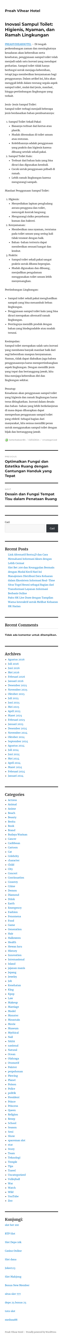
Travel (12, 1170)
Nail (10, 1036)
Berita (11, 821)
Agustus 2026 (16, 659)
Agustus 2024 (16, 745)
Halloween (14, 937)
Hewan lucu (15, 946)
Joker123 (10, 1268)
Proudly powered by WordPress (41, 1332)
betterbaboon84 (17, 440)
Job (10, 981)
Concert (12, 873)
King (11, 989)
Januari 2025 (15, 724)
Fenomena (14, 916)
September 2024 (18, 741)
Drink (11, 899)
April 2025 (14, 711)
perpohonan (15, 1071)
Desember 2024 (17, 728)
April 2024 (14, 762)
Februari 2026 (16, 676)
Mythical (13, 1032)
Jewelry (12, 976)
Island (11, 963)
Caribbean (14, 843)
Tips (10, 1166)
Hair (10, 933)
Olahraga (13, 1058)
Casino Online (13, 1250)
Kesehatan (14, 985)
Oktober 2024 (16, 737)
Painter (12, 1067)
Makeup (13, 1002)
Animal (12, 804)
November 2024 (17, 732)
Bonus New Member (17, 1285)
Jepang (12, 972)
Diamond (13, 894)
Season (12, 1127)
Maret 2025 (15, 715)
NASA (11, 1041)
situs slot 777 (13, 1293)
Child (11, 864)
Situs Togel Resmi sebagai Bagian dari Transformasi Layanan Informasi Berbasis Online (31, 589)
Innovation (15, 955)
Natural (12, 1049)
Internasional (16, 959)
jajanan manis (16, 968)
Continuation (16, 877)
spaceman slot (16, 1140)
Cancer (12, 838)
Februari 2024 (16, 771)
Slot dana (10, 1259)
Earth (11, 903)
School (12, 1123)
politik (12, 1092)
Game (11, 925)
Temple (12, 1161)
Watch (12, 1187)
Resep (11, 1118)
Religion (13, 1114)
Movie (11, 1024)
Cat (10, 851)
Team (11, 1153)
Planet (12, 1080)
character (13, 860)
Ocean (11, 1054)
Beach (11, 813)
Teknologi (14, 1157)
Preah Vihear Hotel (22, 11)
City (10, 869)
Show (11, 1136)
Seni (10, 1131)
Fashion (13, 912)
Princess (13, 1105)
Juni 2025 (14, 702)
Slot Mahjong (13, 1276)
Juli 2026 (13, 663)
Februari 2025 (16, 719)
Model (12, 1011)
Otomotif (13, 1062)
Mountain (14, 1019)
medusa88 (11, 1319)
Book (11, 825)
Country (13, 881)
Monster (13, 1015)
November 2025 (17, 689)
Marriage (13, 1006)
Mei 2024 (13, 758)
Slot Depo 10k (13, 1242)
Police (11, 1088)
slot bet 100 (12, 1224)
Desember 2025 (17, 685)
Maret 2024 (15, 767)
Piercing (13, 1075)
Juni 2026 (14, 668)
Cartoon (13, 847)
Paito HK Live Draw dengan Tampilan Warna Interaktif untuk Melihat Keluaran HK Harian (33, 602)
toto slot (10, 1311)
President (14, 1097)
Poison (12, 1084)
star (10, 1144)
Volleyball (14, 1179)
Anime (12, 808)
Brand (11, 830)
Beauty (12, 817)
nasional (13, 1045)
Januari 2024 (15, 775)
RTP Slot (10, 1233)
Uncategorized (49, 440)
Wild (10, 1192)
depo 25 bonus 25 (15, 1302)
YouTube (13, 1196)
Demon (12, 890)
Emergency (15, 907)
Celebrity (13, 856)
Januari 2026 (16, 681)
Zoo (10, 1200)
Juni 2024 (14, 754)
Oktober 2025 (16, 693)
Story (11, 1148)
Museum (13, 1028)
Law (10, 998)
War (10, 1183)
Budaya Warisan (17, 834)
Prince (12, 1101)
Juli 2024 (13, 749)
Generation (15, 929)
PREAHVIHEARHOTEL (18, 44)
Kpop (11, 993)
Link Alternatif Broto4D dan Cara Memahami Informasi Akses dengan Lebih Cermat (30, 559)
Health (12, 942)
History (12, 950)
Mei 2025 (13, 706)
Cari (7, 522)
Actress (12, 800)
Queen (12, 1110)
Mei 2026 (13, 672)
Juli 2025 (13, 698)
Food (11, 920)
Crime (11, 886)
